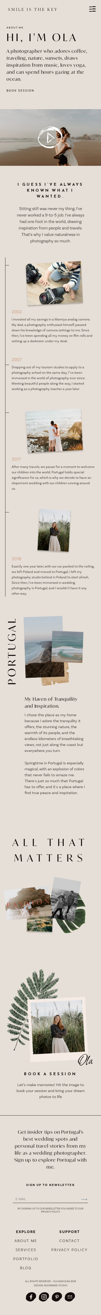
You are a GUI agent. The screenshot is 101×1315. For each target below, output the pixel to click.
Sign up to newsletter (50, 1185)
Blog (26, 1268)
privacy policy (50, 1211)
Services (26, 1249)
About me (26, 1240)
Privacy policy (69, 1249)
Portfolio (25, 1259)
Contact (69, 1240)
